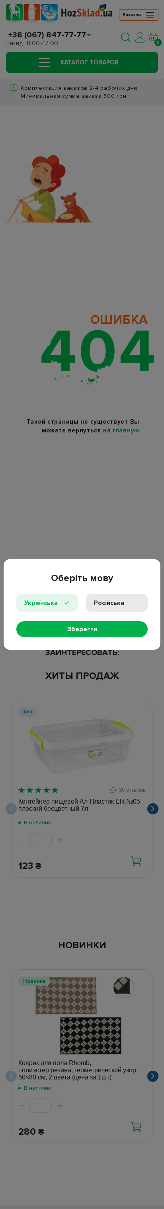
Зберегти (82, 629)
